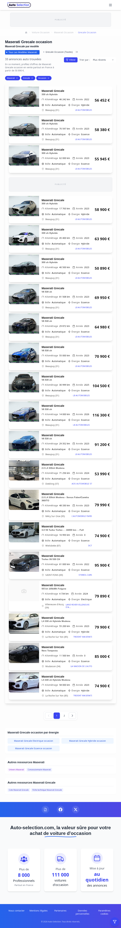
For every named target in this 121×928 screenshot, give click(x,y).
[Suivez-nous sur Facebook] (60, 809)
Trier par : (84, 59)
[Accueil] (26, 32)
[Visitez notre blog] (45, 809)
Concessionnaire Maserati (39, 769)
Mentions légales (38, 910)
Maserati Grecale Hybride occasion (87, 740)
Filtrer (72, 59)
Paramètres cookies (104, 912)
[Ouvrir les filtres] (114, 921)
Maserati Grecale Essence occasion (33, 748)
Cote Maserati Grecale (19, 790)
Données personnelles (82, 912)
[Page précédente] (48, 716)
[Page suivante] (72, 716)
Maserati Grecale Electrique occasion (33, 740)
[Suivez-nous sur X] (75, 809)
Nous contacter (17, 910)
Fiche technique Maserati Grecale (47, 790)
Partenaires (60, 910)
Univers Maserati (16, 769)
